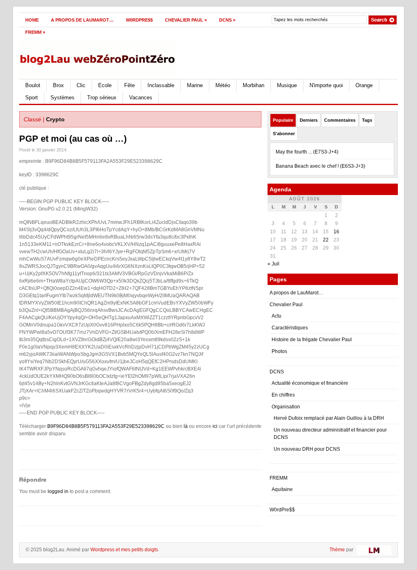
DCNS (227, 20)
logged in (58, 491)
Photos (279, 351)
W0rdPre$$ (139, 20)
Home (32, 20)
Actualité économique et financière (310, 383)
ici (215, 426)
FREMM (35, 32)
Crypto (55, 119)
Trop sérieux (101, 97)
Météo (222, 85)
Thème (337, 549)
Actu (276, 316)
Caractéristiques (290, 328)
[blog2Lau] (98, 57)
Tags (367, 120)
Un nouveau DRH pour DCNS (307, 449)
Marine (195, 85)
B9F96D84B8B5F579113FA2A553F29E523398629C (106, 426)
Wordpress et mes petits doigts (124, 549)
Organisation (286, 407)
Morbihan (253, 85)
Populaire (283, 120)
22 (326, 240)
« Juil (273, 264)
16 (336, 232)
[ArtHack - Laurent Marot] (373, 549)
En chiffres (283, 395)
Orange (364, 85)
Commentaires (340, 120)
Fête (129, 85)
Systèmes (62, 97)
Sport (31, 97)
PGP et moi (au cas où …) (73, 139)
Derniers (309, 120)
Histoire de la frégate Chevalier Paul (312, 339)
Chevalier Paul (186, 20)
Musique (287, 85)
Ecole (105, 85)
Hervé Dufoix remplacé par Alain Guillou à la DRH (329, 418)
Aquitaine (282, 489)
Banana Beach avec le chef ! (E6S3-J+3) (320, 166)
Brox (58, 85)
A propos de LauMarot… (82, 20)
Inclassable (160, 85)
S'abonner (284, 133)
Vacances (140, 97)
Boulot (32, 85)
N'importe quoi (326, 85)
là (186, 426)
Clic (81, 85)
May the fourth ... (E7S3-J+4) (307, 152)
